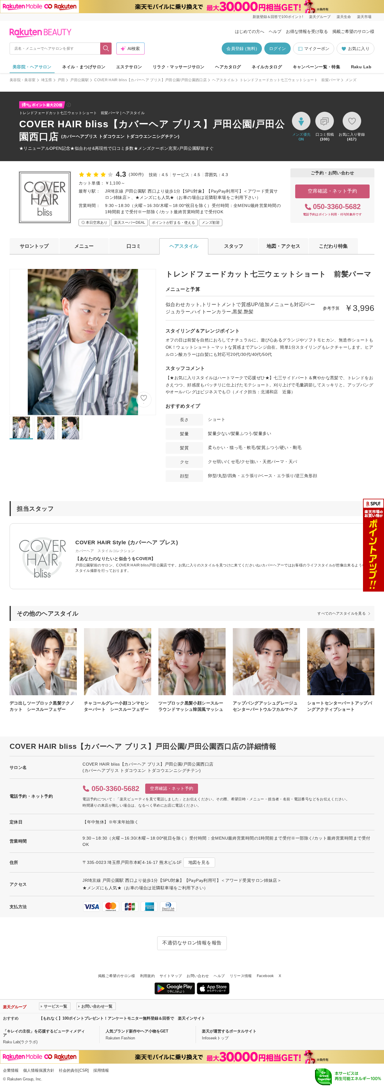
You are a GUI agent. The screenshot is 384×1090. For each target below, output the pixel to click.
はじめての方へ (249, 31)
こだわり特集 (333, 246)
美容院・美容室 (23, 80)
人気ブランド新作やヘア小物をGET (137, 1031)
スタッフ (233, 246)
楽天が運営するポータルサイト (229, 1031)
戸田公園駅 (79, 80)
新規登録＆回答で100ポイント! (278, 17)
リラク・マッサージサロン (179, 66)
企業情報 (11, 1070)
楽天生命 (344, 17)
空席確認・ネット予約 (332, 190)
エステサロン (129, 66)
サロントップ (34, 246)
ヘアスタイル (223, 80)
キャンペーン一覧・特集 (316, 66)
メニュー (84, 246)
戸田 (61, 80)
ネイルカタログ (267, 66)
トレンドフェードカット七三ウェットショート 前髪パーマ (290, 80)
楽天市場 (364, 17)
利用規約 (147, 976)
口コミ (134, 246)
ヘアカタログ (228, 66)
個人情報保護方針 (38, 1070)
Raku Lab (361, 66)
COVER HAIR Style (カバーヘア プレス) (126, 542)
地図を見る (199, 862)
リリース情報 (241, 976)
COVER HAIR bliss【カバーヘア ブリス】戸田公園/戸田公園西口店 (150, 80)
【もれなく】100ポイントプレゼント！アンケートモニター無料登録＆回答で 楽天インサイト (122, 1018)
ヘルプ (275, 31)
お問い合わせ (198, 976)
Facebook (265, 976)
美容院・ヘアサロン (32, 66)
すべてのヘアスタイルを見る (341, 613)
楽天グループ (320, 17)
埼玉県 (46, 80)
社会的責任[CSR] (74, 1070)
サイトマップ (171, 976)
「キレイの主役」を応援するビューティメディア (44, 1033)
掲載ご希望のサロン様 (353, 31)
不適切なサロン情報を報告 (192, 942)
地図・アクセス (283, 246)
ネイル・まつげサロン (83, 66)
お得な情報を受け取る (307, 31)
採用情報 (101, 1070)
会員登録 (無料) (241, 48)
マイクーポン (316, 48)
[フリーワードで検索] (106, 49)
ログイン (277, 48)
